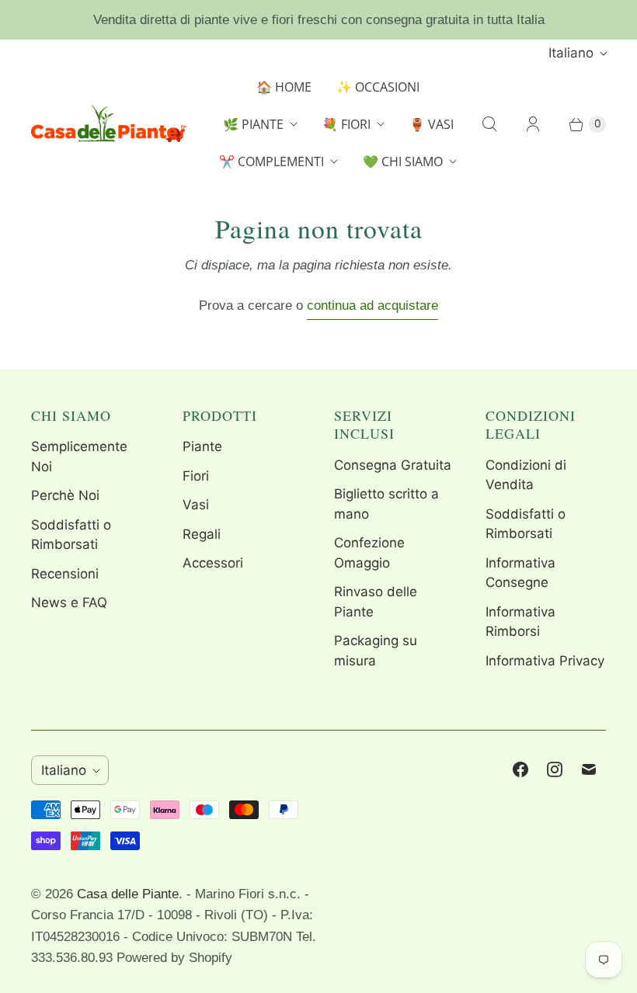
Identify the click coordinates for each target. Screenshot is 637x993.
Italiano (570, 53)
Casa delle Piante (128, 894)
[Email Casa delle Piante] (589, 769)
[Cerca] (489, 124)
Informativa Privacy (545, 660)
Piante (202, 446)
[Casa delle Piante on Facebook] (520, 769)
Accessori (213, 563)
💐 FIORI (346, 124)
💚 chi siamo (403, 161)
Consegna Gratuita (392, 465)
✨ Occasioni (377, 86)
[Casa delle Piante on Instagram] (555, 769)
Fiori (196, 476)
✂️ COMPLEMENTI (271, 161)
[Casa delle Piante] (108, 124)
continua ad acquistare (372, 305)
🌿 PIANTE (253, 124)
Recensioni (65, 574)
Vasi (196, 504)
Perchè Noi (65, 495)
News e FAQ (69, 602)
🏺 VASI (431, 124)
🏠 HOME (284, 86)
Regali (202, 534)
